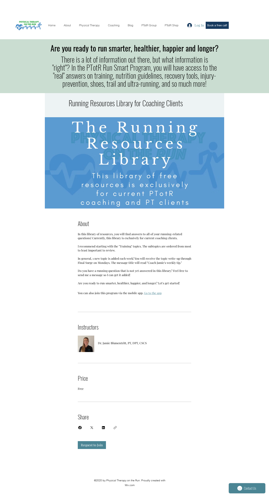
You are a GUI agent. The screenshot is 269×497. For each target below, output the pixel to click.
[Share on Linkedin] (103, 427)
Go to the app (153, 293)
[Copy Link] (115, 427)
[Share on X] (91, 427)
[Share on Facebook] (80, 427)
